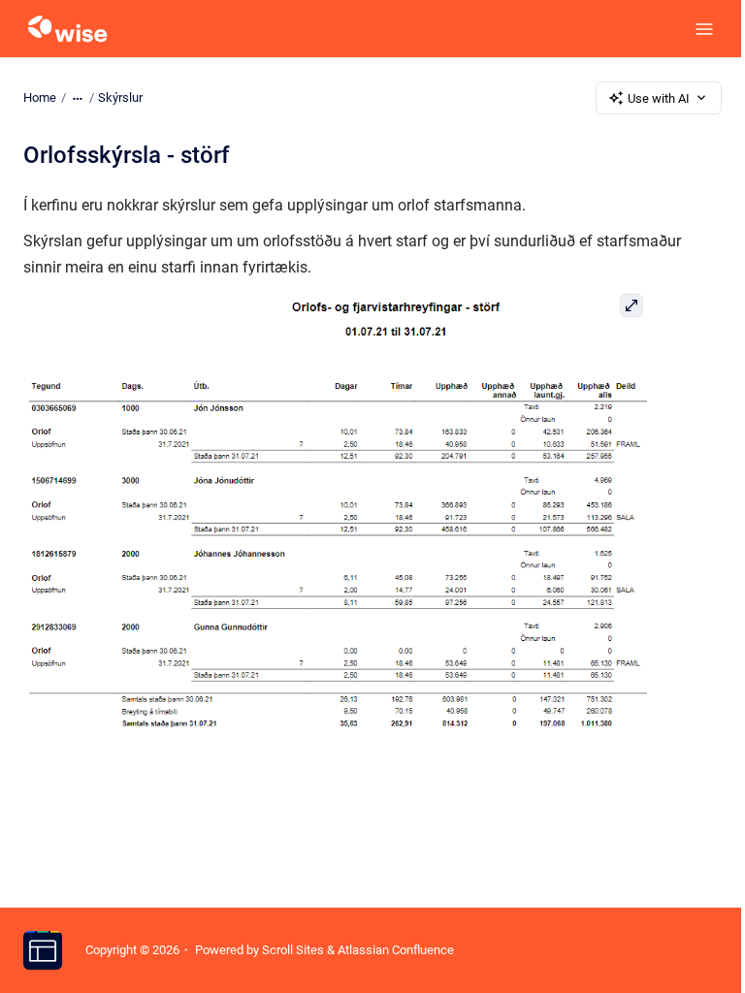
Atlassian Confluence (396, 950)
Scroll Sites (293, 950)
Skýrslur (120, 97)
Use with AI (659, 98)
